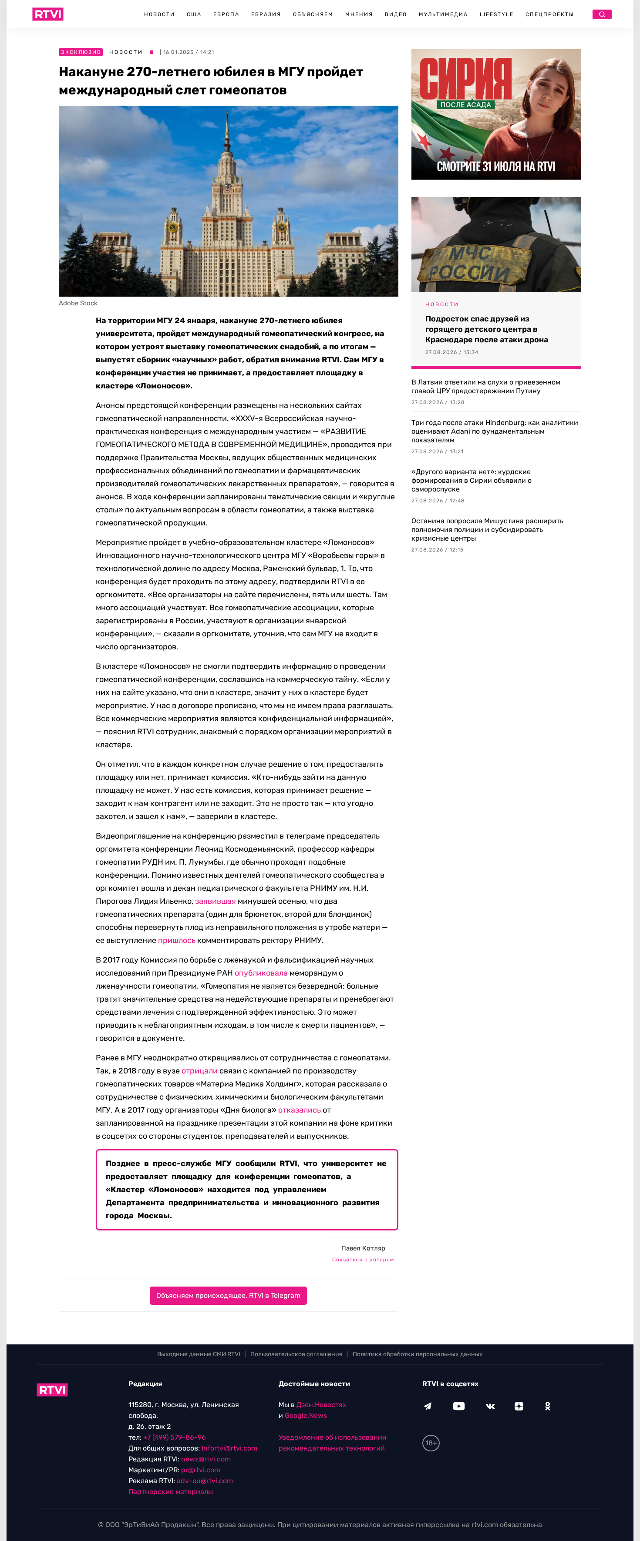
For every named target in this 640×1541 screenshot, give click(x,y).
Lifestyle (497, 14)
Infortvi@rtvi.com (229, 1448)
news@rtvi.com (206, 1459)
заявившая (215, 901)
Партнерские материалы (170, 1492)
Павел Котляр (363, 1248)
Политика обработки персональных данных (418, 1354)
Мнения (359, 14)
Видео (396, 14)
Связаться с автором (363, 1260)
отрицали (200, 1071)
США (194, 14)
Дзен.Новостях (321, 1405)
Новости (159, 14)
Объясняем (313, 14)
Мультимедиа (443, 14)
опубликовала (261, 973)
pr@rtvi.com (200, 1470)
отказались (299, 1110)
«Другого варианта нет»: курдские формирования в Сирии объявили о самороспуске (471, 480)
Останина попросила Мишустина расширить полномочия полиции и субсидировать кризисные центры (487, 529)
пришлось (176, 940)
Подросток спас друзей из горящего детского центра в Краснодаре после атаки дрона (486, 329)
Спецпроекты (549, 14)
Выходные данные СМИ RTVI (198, 1354)
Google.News (306, 1415)
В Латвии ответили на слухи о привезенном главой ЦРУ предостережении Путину (485, 386)
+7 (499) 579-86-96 (174, 1437)
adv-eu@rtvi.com (205, 1481)
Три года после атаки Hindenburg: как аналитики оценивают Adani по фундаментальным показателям (494, 431)
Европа (226, 14)
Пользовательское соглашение (296, 1354)
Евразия (266, 14)
